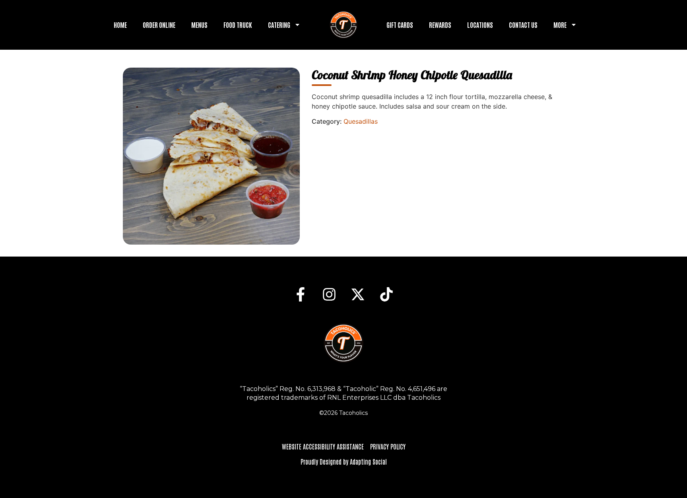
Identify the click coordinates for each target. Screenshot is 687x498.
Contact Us (523, 25)
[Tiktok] (386, 294)
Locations (480, 25)
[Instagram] (329, 294)
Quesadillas (361, 121)
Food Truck (237, 25)
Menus (199, 25)
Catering (279, 25)
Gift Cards (399, 25)
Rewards (440, 25)
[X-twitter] (358, 294)
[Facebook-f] (300, 294)
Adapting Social (368, 461)
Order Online (159, 25)
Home (120, 25)
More (560, 25)
